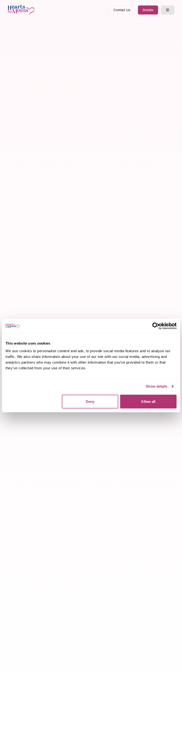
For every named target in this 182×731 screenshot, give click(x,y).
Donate (148, 10)
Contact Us (122, 10)
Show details (156, 386)
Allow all (148, 401)
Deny (90, 401)
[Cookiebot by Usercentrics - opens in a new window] (156, 326)
